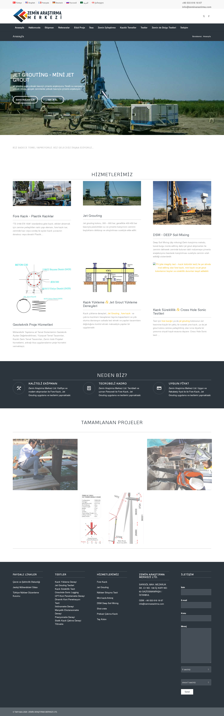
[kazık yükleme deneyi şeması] (112, 277)
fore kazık (126, 313)
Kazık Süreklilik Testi (65, 588)
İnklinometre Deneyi (64, 606)
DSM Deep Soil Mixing (107, 603)
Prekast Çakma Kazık (107, 613)
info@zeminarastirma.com (196, 7)
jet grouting (184, 320)
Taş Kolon (101, 619)
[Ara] (209, 27)
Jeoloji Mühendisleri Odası (25, 587)
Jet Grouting (113, 313)
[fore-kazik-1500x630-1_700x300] (42, 193)
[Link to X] (203, 16)
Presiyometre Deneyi (65, 617)
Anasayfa (18, 36)
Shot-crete (102, 608)
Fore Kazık (102, 581)
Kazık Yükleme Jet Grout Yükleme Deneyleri (110, 304)
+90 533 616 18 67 (192, 2)
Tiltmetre (59, 623)
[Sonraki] (221, 85)
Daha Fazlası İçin (25, 99)
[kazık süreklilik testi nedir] (182, 281)
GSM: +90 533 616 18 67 (151, 600)
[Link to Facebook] (208, 16)
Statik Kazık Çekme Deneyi (68, 620)
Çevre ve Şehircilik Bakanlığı (26, 581)
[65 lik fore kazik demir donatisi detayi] (42, 288)
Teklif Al (53, 99)
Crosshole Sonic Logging (67, 592)
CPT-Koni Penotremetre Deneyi (70, 595)
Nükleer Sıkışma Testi (107, 592)
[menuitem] (18, 3)
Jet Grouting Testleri (64, 585)
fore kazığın (167, 320)
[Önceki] (3, 85)
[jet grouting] (112, 193)
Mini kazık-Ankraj (105, 597)
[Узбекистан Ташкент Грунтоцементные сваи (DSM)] (182, 203)
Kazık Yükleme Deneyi (66, 581)
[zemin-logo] (37, 21)
